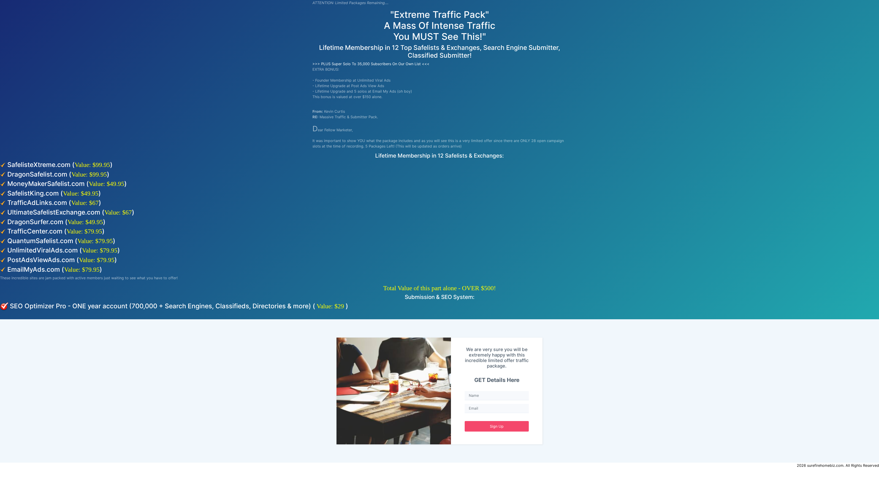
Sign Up (497, 426)
